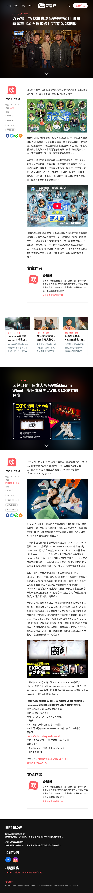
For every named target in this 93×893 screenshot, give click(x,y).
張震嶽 (9, 115)
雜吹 (30, 5)
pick (16, 500)
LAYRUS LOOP (11, 505)
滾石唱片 (10, 120)
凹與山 (9, 500)
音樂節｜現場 (14, 483)
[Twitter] (12, 136)
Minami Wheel (11, 510)
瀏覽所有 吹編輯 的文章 (53, 295)
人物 (9, 5)
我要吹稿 (80, 5)
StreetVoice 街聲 (12, 872)
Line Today (10, 125)
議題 (16, 5)
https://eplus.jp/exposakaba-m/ (43, 736)
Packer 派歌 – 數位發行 (32, 872)
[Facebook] (7, 136)
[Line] (16, 136)
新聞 (23, 5)
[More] (21, 136)
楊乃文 (9, 490)
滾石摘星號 (11, 130)
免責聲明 (9, 882)
